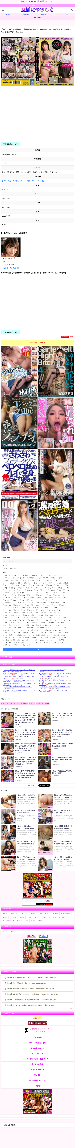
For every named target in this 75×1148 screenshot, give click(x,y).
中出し (6, 913)
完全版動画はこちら (10, 144)
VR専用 (56, 913)
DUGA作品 (8, 14)
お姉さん (34, 913)
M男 (9, 181)
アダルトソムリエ (37, 1048)
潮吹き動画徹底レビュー (37, 1080)
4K (42, 913)
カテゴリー (6, 565)
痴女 (28, 181)
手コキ (4, 181)
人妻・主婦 (47, 917)
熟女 (5, 917)
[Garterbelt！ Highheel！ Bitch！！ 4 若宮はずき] (56, 371)
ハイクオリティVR (9, 920)
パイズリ (25, 913)
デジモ (38, 917)
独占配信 (41, 181)
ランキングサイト (64, 14)
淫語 (27, 920)
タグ (4, 572)
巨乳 (34, 920)
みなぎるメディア (37, 1069)
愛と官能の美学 (37, 1064)
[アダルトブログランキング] (33, 936)
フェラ (22, 181)
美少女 (62, 917)
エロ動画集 (37, 1037)
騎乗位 (30, 917)
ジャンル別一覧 (44, 14)
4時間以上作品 (66, 913)
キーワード (6, 557)
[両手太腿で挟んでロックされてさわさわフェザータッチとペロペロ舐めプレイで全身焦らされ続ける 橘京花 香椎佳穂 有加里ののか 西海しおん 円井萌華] (19, 474)
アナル (33, 181)
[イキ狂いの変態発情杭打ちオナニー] (19, 371)
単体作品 (15, 181)
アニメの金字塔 (37, 1053)
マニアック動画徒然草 (37, 1043)
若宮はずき (6, 189)
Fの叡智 (38, 1086)
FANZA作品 (26, 14)
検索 (37, 649)
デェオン (37, 1075)
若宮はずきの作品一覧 (11, 268)
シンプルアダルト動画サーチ (37, 1059)
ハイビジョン (15, 913)
